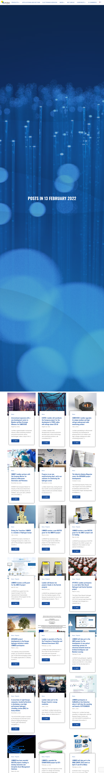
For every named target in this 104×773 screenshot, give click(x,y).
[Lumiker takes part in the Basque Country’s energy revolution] (52, 686)
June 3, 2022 (45, 706)
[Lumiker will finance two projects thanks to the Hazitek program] (52, 569)
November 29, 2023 (16, 483)
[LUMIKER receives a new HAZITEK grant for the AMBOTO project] (52, 516)
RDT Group (70, 2)
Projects (47, 527)
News (61, 2)
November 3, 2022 (16, 713)
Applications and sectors (31, 2)
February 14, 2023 (46, 645)
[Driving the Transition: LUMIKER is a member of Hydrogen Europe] (21, 516)
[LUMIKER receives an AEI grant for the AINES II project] (21, 569)
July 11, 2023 (14, 535)
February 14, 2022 (46, 765)
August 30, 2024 (15, 426)
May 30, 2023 (45, 535)
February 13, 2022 (76, 767)
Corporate (80, 2)
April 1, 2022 (75, 708)
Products (14, 2)
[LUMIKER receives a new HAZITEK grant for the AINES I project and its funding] (82, 516)
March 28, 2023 (46, 589)
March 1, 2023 (14, 647)
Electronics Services (49, 2)
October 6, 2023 (76, 480)
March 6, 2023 (75, 591)
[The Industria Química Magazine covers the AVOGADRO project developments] (82, 460)
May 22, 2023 (75, 537)
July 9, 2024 (75, 426)
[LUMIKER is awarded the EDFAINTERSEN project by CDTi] (52, 746)
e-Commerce (92, 2)
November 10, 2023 (47, 483)
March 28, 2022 (15, 771)
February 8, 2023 (76, 654)
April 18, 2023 (14, 587)
